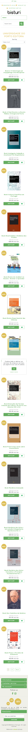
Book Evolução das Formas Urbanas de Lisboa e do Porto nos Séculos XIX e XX (14, 405)
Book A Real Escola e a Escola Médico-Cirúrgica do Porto (14, 112)
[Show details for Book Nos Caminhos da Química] (14, 599)
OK (14, 368)
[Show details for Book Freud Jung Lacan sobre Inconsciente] (14, 433)
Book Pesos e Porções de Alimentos (14, 653)
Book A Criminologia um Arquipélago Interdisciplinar (14, 71)
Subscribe (14, 719)
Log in (13, 5)
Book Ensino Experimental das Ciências (14, 319)
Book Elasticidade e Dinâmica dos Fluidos (14, 236)
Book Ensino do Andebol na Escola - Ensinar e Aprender (14, 277)
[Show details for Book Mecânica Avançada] (14, 474)
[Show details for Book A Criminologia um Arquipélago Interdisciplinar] (14, 57)
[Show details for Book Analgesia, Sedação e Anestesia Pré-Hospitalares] (14, 140)
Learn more (14, 372)
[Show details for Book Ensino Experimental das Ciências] (14, 304)
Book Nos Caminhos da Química (14, 613)
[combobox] (11, 24)
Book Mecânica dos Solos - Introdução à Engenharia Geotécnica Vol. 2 (14, 529)
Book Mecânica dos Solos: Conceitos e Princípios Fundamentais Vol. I (14, 572)
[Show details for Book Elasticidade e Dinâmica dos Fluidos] (14, 222)
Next (17, 669)
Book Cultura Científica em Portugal (14, 195)
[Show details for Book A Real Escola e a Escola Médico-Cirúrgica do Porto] (14, 98)
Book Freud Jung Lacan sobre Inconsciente (14, 447)
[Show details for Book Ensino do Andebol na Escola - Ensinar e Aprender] (14, 263)
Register (6, 5)
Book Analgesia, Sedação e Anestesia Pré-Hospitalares (14, 154)
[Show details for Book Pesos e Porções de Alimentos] (14, 639)
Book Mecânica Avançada (14, 488)
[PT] (13, 1)
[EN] (15, 1)
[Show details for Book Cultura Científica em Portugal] (14, 181)
